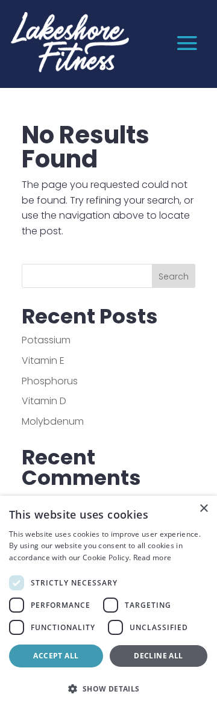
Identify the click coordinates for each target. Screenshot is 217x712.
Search (174, 276)
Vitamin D (44, 401)
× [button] (203, 508)
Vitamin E (43, 360)
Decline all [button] (158, 656)
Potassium (46, 340)
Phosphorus (50, 381)
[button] (108, 689)
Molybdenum (53, 421)
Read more (152, 557)
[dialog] (108, 604)
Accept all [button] (55, 656)
